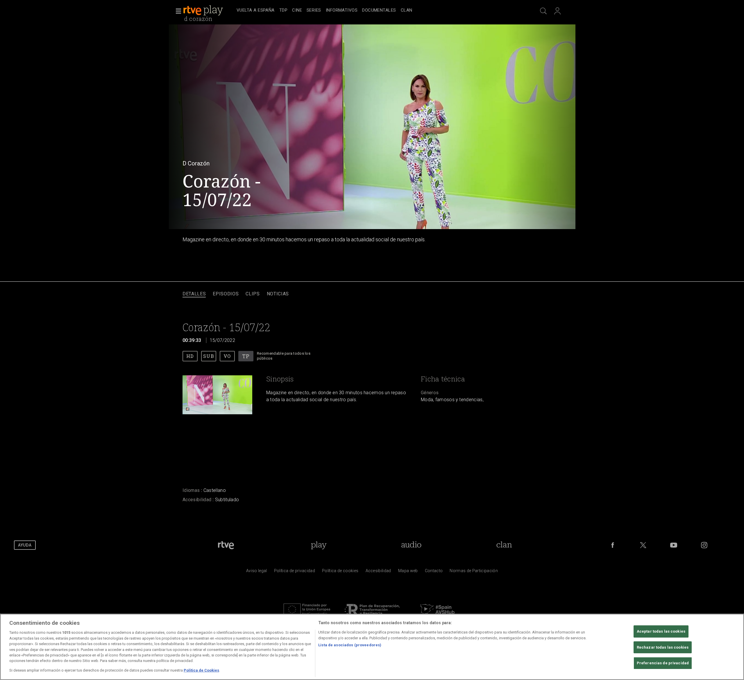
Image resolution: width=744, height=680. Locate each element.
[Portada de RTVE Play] (203, 10)
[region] (372, 647)
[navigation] (378, 10)
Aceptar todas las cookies (661, 631)
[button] (176, 11)
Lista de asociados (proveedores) (349, 645)
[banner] (208, 10)
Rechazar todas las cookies (662, 647)
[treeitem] (256, 10)
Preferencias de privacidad (663, 663)
